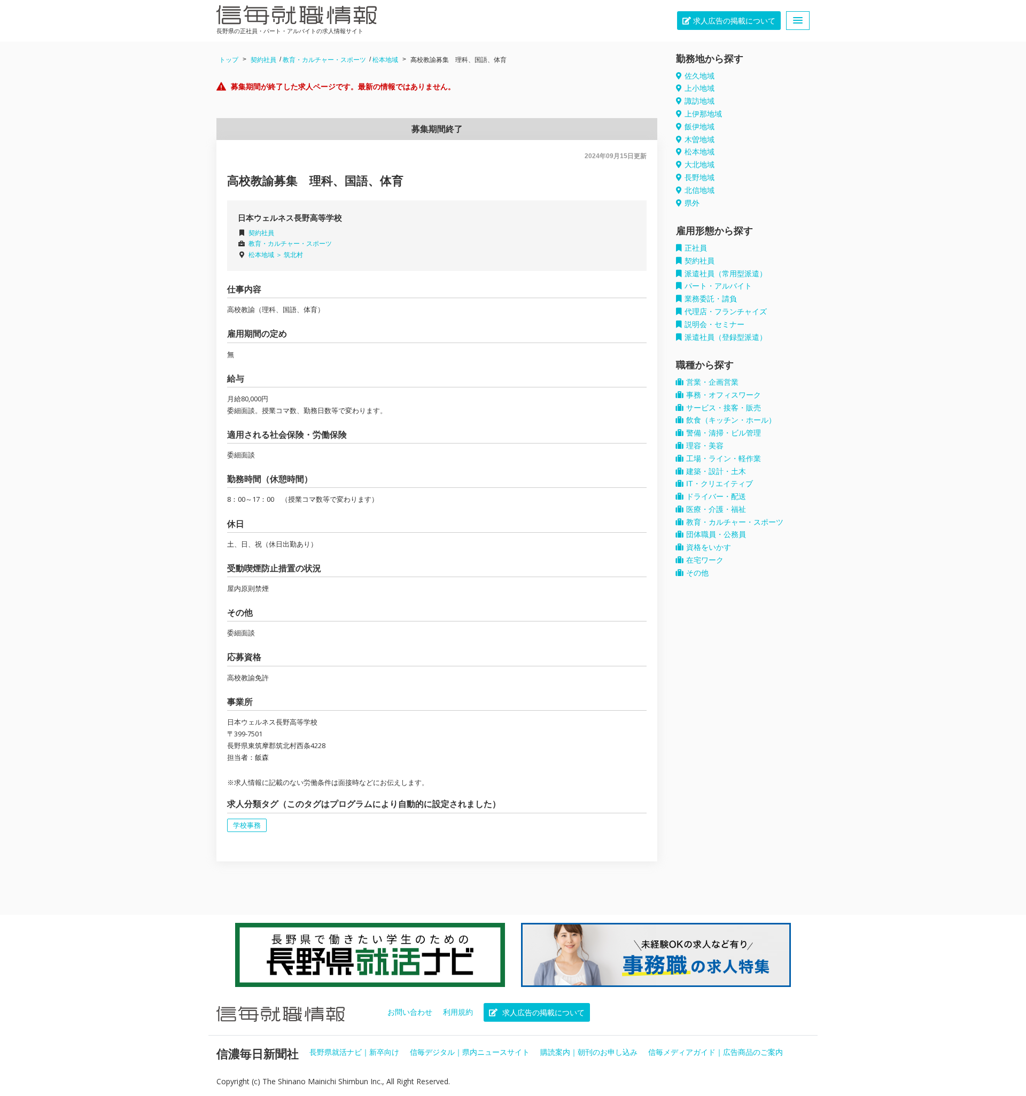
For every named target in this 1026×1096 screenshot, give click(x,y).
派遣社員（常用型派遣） (726, 273)
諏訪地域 (699, 101)
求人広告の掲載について (733, 21)
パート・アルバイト (718, 286)
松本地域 (385, 60)
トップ (228, 60)
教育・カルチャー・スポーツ (324, 60)
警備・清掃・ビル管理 (723, 433)
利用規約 (458, 1012)
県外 (692, 203)
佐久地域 (699, 76)
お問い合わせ (409, 1012)
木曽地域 (699, 139)
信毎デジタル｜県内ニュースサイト (470, 1052)
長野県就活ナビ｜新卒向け (354, 1052)
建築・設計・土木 (716, 471)
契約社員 (263, 60)
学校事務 (247, 825)
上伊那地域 (703, 114)
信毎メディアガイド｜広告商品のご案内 (715, 1052)
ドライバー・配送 (716, 496)
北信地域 (699, 190)
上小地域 (699, 88)
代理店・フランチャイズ (726, 311)
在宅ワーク (705, 560)
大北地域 (699, 164)
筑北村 (293, 255)
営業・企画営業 (712, 382)
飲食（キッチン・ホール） (731, 420)
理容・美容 (705, 445)
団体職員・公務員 (716, 534)
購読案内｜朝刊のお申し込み (589, 1052)
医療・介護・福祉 (716, 509)
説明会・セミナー (714, 324)
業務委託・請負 (711, 298)
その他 (697, 573)
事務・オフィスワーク (723, 395)
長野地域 (699, 177)
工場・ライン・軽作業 (723, 458)
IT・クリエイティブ (719, 483)
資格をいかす (708, 547)
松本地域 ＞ (266, 255)
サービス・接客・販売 (723, 407)
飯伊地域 (699, 126)
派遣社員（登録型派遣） (726, 337)
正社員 (696, 248)
